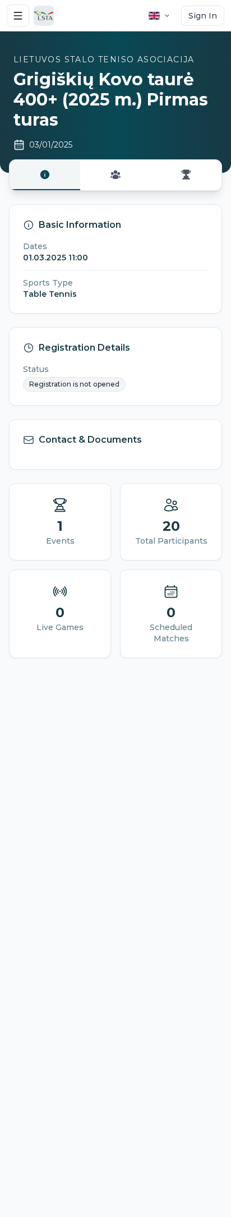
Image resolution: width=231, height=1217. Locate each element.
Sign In (202, 16)
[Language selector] (160, 16)
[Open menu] (18, 15)
